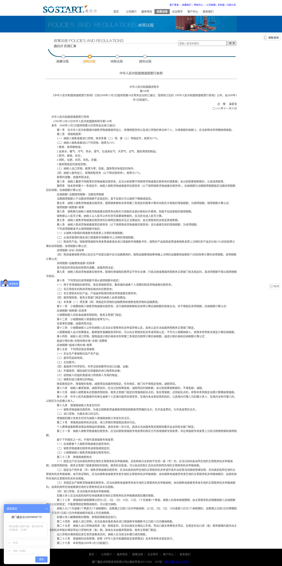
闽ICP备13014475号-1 (177, 561)
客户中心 (192, 11)
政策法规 (162, 11)
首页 (116, 11)
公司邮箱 (211, 5)
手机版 (221, 5)
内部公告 (231, 5)
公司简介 (131, 11)
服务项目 (146, 11)
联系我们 (208, 11)
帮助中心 (198, 5)
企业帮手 (177, 11)
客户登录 (174, 5)
